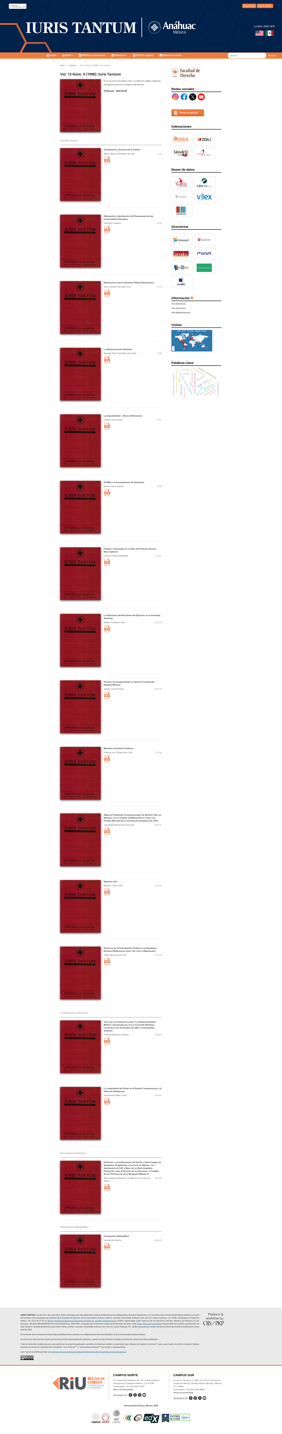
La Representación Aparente (118, 349)
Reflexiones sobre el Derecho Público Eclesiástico (129, 282)
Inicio (53, 55)
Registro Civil (110, 881)
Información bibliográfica (116, 1236)
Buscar (272, 55)
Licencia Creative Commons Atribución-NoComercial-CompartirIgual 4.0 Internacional (89, 1351)
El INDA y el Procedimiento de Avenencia (124, 482)
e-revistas (17, 6)
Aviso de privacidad (123, 1389)
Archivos (72, 65)
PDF (107, 160)
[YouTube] (201, 97)
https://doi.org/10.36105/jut (149, 1323)
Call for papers (144, 55)
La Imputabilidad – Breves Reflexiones (123, 416)
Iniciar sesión (264, 6)
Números (120, 55)
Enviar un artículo (189, 112)
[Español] (269, 33)
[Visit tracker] (191, 350)
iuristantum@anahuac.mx (106, 1320)
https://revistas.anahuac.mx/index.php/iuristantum (71, 1320)
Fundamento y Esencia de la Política (122, 149)
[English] (259, 33)
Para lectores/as (178, 303)
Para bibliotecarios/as (180, 312)
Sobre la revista (172, 55)
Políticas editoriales (93, 55)
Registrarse (249, 6)
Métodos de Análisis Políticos (119, 748)
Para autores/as (178, 308)
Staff (68, 55)
